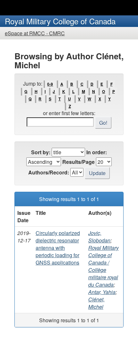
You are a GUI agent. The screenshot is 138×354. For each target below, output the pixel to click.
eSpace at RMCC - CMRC (35, 33)
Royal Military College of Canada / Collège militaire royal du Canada (103, 266)
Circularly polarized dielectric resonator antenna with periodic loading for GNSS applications (58, 247)
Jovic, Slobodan (99, 236)
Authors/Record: (48, 172)
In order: (96, 152)
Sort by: (40, 152)
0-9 (50, 84)
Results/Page (78, 161)
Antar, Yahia (102, 292)
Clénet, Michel (96, 303)
